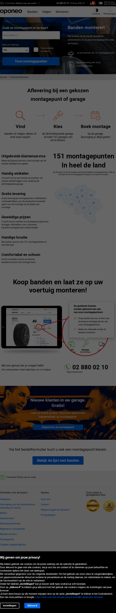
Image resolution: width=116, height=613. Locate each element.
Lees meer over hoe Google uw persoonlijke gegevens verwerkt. (69, 597)
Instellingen (9, 605)
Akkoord (32, 605)
